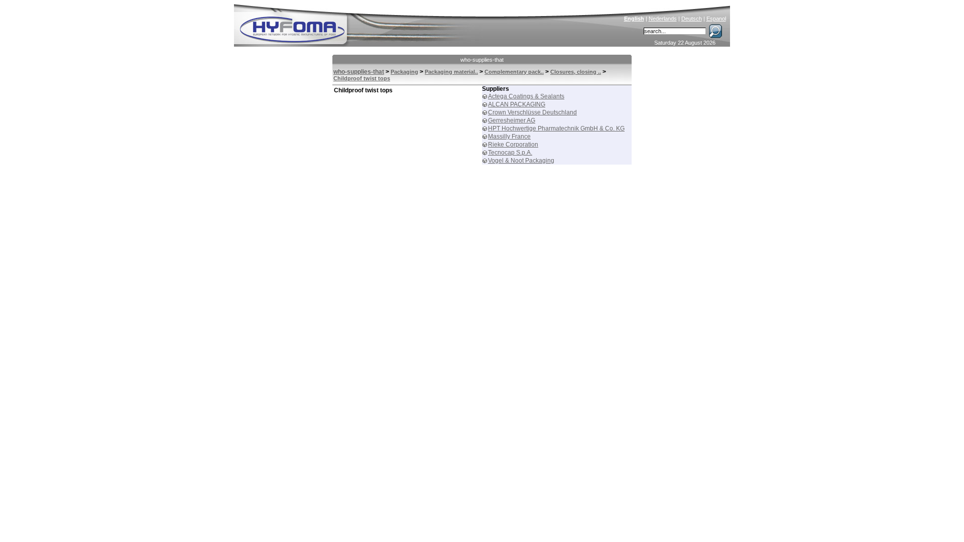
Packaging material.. (451, 72)
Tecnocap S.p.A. (510, 152)
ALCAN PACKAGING (516, 104)
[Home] (360, 23)
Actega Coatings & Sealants (526, 96)
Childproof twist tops (361, 78)
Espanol (716, 19)
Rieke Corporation (513, 144)
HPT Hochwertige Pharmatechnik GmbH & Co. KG (556, 128)
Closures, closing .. (575, 72)
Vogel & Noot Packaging (521, 160)
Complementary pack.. (514, 72)
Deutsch (691, 19)
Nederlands (663, 19)
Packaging (404, 72)
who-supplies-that (482, 60)
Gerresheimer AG (511, 120)
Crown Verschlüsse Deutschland (532, 112)
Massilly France (509, 136)
